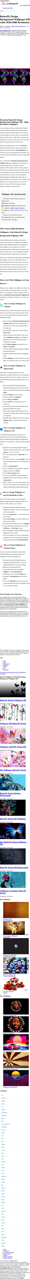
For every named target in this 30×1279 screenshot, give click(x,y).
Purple (2, 1220)
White (2, 1240)
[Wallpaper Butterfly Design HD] (13, 743)
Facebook (6, 672)
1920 (4, 662)
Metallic (3, 1188)
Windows (3, 1243)
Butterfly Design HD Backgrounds (14, 867)
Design (5, 666)
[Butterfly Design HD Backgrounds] (13, 864)
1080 (4, 661)
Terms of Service (7, 1258)
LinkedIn (20, 672)
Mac (2, 1185)
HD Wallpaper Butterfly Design (13, 770)
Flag (2, 1153)
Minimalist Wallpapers (10, 956)
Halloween (4, 1176)
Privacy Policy (7, 1253)
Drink (2, 1147)
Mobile (3, 1191)
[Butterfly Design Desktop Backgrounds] (13, 790)
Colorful (3, 1130)
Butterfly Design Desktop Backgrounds (10, 794)
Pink (2, 1214)
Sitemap (5, 1255)
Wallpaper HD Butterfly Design (13, 723)
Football (3, 1162)
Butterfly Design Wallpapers (18, 26)
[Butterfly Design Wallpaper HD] (13, 696)
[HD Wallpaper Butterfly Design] (13, 766)
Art (2, 1106)
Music (2, 1199)
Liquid (3, 1182)
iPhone (3, 1179)
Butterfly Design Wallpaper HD (13, 700)
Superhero (3, 1237)
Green (2, 1173)
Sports (2, 1234)
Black (2, 1118)
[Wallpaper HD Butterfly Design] (13, 720)
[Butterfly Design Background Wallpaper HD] (15, 77)
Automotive (4, 1112)
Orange (3, 1211)
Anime (3, 1104)
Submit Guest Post (8, 8)
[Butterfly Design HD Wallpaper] (13, 815)
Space (2, 1231)
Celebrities (4, 1127)
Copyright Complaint (8, 1252)
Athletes (3, 1109)
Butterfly (5, 665)
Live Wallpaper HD (25, 5)
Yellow (3, 1246)
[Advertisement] (15, 52)
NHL (2, 1208)
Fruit (6, 993)
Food (2, 1159)
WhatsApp (11, 672)
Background (6, 664)
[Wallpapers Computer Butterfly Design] (13, 887)
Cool (2, 1135)
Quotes (3, 1222)
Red (2, 1225)
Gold (2, 1170)
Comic (3, 1133)
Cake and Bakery (5, 1124)
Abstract (3, 1098)
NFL (2, 1205)
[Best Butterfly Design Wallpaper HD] (13, 838)
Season (3, 1228)
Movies (3, 1196)
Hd (4, 668)
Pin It (24, 672)
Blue (2, 1121)
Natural (3, 1202)
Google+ (16, 672)
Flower (3, 1156)
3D (2, 1095)
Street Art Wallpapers (10, 976)
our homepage (22, 181)
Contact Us (6, 1251)
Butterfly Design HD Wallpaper (13, 819)
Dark (2, 1141)
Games (3, 1167)
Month (3, 1193)
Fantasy (3, 1150)
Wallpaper (5, 669)
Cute (2, 1138)
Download (2, 674)
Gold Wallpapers (9, 920)
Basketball (7, 937)
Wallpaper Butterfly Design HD (13, 747)
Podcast (3, 1217)
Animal (3, 1101)
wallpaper (16, 145)
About (4, 1249)
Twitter (2, 672)
